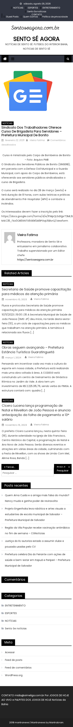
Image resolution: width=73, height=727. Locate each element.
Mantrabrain (56, 722)
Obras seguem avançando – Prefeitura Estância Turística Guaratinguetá (33, 349)
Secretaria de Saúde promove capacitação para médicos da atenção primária (36, 291)
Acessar (10, 652)
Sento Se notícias (36, 11)
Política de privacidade (55, 16)
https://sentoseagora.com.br (35, 259)
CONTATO (37, 14)
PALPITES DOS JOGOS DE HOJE (33, 700)
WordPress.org (14, 675)
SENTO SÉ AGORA (36, 39)
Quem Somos (30, 16)
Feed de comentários (18, 667)
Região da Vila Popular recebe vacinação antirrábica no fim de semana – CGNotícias (37, 530)
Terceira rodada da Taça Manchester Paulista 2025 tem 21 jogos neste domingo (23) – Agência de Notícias (12, 467)
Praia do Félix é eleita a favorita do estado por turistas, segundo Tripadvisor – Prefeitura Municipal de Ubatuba (64, 467)
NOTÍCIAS (18, 7)
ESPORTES (33, 7)
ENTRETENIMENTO (51, 7)
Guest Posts (12, 16)
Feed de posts (13, 660)
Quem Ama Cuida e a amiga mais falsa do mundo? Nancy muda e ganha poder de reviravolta (37, 498)
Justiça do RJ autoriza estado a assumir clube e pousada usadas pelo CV (34, 543)
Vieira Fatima (37, 140)
